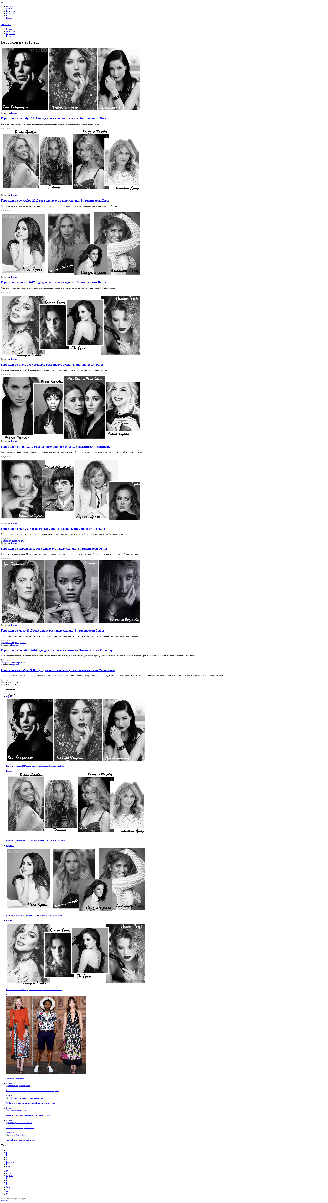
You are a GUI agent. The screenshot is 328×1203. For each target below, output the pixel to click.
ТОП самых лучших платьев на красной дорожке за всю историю (30, 1103)
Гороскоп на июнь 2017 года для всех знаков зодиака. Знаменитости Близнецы (56, 446)
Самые (9, 9)
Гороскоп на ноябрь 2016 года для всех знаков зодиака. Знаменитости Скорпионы (58, 670)
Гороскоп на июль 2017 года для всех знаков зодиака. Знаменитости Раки (52, 364)
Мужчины (10, 13)
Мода (8, 1173)
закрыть (4, 1201)
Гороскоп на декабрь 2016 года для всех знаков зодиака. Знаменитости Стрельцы (57, 650)
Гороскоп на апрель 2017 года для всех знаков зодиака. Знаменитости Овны (54, 548)
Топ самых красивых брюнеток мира (20, 1128)
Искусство (10, 1162)
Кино (8, 1166)
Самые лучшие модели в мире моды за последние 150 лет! (28, 1115)
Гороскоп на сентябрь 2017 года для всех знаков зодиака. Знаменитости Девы (55, 200)
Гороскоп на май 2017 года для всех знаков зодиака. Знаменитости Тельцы (53, 528)
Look (8, 16)
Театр (8, 1187)
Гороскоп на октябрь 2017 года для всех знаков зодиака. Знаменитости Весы (54, 118)
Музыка (9, 1176)
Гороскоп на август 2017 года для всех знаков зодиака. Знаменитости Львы (53, 282)
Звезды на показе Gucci (15, 1078)
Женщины (10, 11)
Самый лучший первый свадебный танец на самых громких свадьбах (32, 1091)
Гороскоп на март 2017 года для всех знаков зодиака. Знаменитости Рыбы (52, 630)
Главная (9, 6)
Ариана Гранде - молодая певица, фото (20, 1140)
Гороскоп (10, 18)
